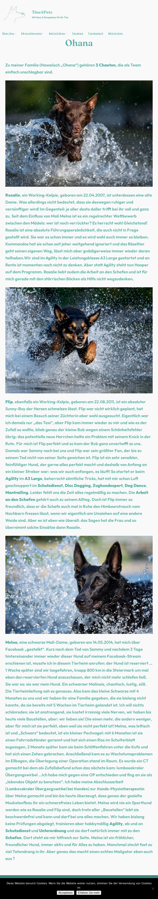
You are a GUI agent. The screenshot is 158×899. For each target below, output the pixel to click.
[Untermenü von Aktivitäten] (66, 33)
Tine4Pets (42, 12)
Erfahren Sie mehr (89, 892)
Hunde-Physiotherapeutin (120, 788)
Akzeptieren (65, 892)
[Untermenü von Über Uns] (15, 33)
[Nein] (153, 888)
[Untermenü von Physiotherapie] (43, 33)
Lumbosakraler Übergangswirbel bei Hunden (47, 788)
